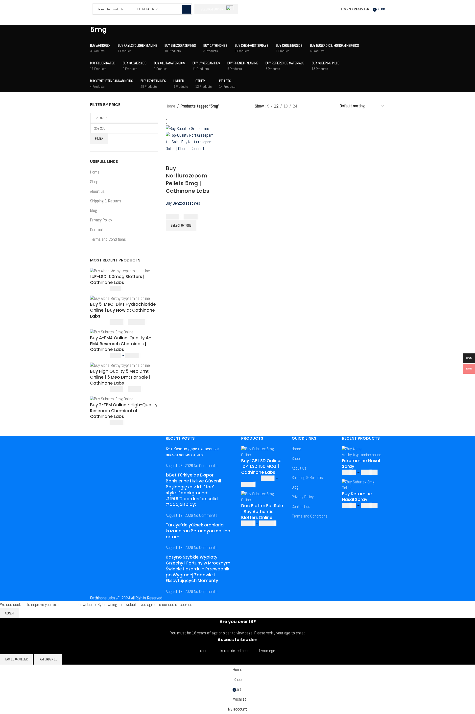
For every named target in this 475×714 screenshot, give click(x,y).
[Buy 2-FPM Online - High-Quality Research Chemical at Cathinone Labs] (111, 398)
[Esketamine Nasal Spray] (363, 451)
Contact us (99, 229)
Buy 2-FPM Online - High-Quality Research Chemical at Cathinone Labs (124, 411)
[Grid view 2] (309, 106)
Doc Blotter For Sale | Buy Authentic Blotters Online (262, 511)
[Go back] (84, 32)
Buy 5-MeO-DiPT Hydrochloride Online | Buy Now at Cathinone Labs (123, 310)
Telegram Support (212, 9)
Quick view (185, 158)
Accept (9, 613)
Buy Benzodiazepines (183, 203)
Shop (94, 181)
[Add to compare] (172, 158)
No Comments (205, 465)
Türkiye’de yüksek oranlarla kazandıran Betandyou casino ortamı (198, 531)
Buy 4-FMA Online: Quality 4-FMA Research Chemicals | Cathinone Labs (120, 344)
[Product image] (191, 141)
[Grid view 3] (319, 106)
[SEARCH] (186, 9)
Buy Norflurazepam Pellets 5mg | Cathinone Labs (187, 179)
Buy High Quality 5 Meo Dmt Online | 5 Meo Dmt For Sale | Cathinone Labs (120, 377)
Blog (93, 210)
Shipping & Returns (105, 201)
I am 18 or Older (16, 659)
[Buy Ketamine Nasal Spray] (363, 484)
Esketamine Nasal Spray (361, 464)
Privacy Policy (101, 220)
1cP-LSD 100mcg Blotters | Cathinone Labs (117, 279)
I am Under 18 (48, 659)
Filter (99, 138)
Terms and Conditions (108, 239)
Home (94, 172)
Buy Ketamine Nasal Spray (357, 497)
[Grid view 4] (329, 106)
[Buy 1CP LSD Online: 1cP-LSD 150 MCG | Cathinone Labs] (262, 451)
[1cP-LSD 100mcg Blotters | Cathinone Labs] (120, 270)
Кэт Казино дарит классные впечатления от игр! (192, 452)
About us (97, 191)
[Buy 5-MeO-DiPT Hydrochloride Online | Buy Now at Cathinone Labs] (120, 298)
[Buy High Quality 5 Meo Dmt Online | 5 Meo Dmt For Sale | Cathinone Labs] (120, 365)
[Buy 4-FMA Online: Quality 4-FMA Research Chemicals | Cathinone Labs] (111, 331)
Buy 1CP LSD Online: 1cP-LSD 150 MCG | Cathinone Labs (261, 467)
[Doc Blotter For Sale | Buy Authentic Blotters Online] (262, 496)
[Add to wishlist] (198, 158)
